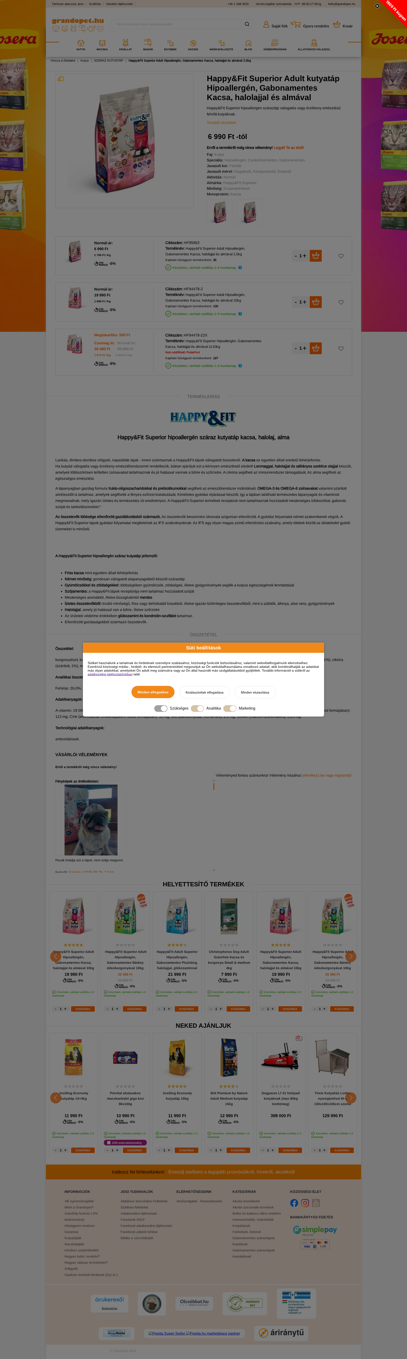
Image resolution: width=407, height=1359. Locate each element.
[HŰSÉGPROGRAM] (275, 37)
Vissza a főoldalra (63, 60)
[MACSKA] (102, 37)
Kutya (85, 60)
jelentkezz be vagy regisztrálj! (327, 775)
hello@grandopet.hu (341, 4)
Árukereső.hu (109, 1308)
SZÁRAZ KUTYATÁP (108, 60)
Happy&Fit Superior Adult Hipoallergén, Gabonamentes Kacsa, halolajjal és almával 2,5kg (190, 60)
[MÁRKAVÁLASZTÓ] (221, 37)
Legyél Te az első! (289, 148)
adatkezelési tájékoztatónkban (110, 674)
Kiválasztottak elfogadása (205, 692)
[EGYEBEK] (170, 37)
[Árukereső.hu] (109, 1301)
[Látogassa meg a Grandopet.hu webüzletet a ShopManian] (116, 1334)
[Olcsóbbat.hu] (194, 1303)
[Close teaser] (377, 6)
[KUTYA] (81, 37)
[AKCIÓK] (193, 37)
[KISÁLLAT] (126, 37)
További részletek (221, 123)
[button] (393, 14)
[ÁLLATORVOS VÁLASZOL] (314, 37)
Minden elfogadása (153, 692)
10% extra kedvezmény (127, 1142)
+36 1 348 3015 (238, 4)
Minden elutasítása (255, 692)
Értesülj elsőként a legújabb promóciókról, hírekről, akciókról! (203, 1171)
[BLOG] (248, 37)
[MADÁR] (148, 37)
